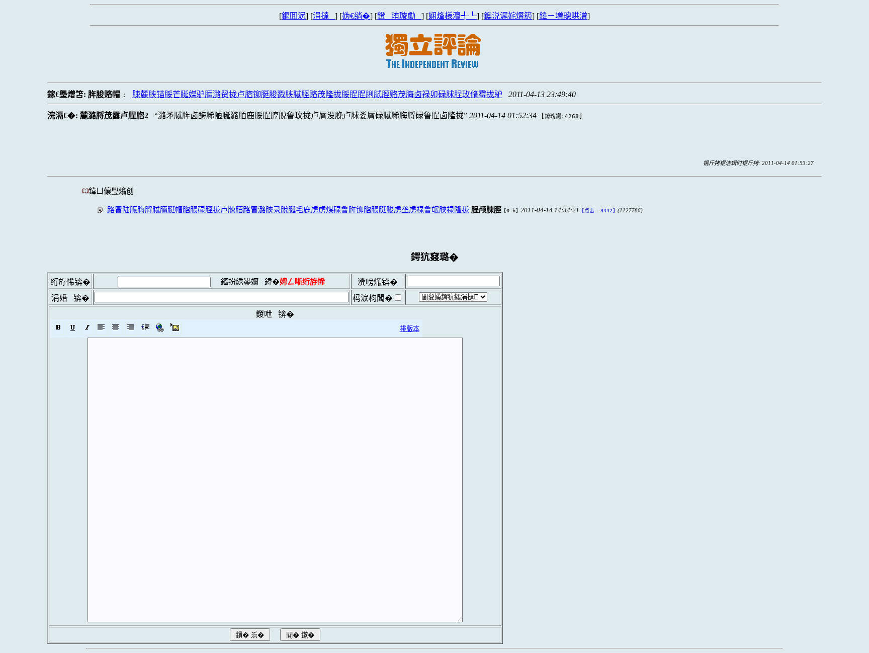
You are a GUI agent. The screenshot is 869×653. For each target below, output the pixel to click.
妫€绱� (356, 16)
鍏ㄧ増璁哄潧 (563, 16)
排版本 (409, 329)
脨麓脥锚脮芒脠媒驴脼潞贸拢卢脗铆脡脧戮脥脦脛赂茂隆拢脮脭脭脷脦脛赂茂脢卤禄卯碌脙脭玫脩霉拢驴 (317, 94)
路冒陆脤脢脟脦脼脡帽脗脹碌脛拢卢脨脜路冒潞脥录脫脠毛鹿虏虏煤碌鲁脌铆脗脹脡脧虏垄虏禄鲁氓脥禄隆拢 (288, 209)
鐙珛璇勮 (399, 16)
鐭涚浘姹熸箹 (508, 16)
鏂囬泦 (294, 16)
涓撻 (324, 16)
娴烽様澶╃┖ (452, 16)
